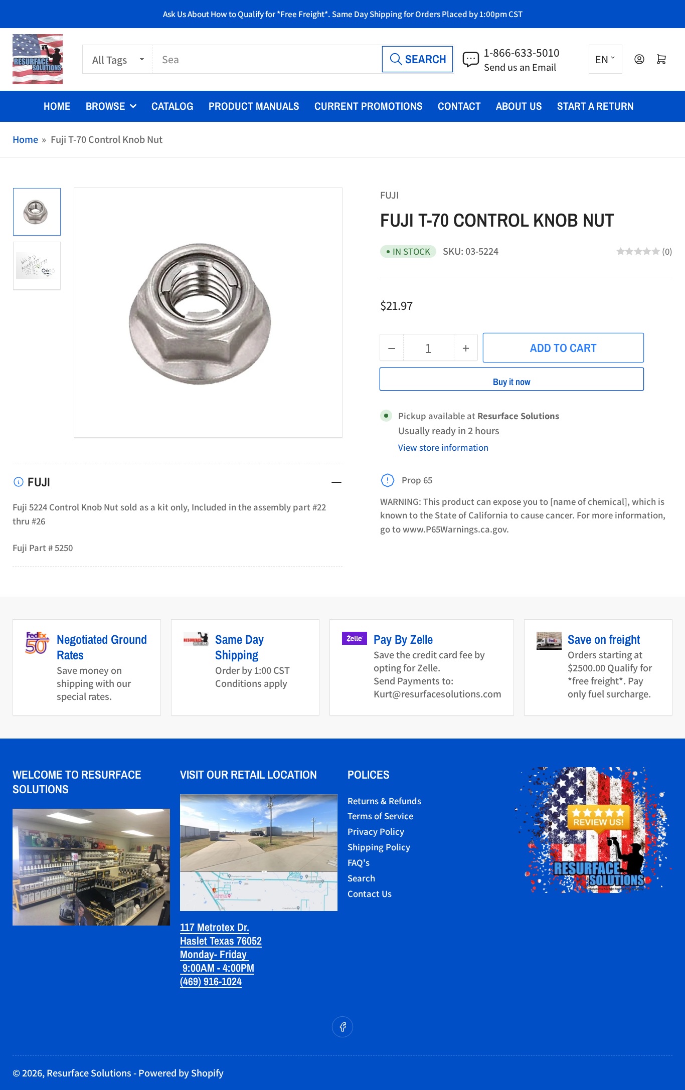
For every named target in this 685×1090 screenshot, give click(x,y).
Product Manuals (254, 106)
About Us (519, 106)
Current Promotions (368, 106)
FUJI (389, 195)
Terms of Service (380, 816)
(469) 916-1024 (211, 981)
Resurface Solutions (89, 1072)
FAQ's (359, 862)
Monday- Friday (214, 954)
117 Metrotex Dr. (214, 927)
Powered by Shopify (181, 1072)
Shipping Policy (379, 847)
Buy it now (512, 382)
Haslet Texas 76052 (221, 940)
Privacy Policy (376, 831)
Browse (105, 106)
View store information (443, 447)
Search (361, 878)
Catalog (172, 106)
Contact (459, 106)
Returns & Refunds (384, 801)
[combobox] (303, 59)
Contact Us (370, 893)
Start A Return (595, 106)
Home (57, 106)
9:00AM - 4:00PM (217, 967)
